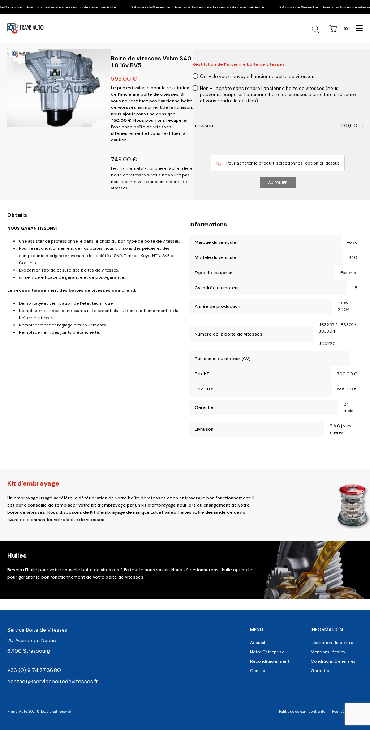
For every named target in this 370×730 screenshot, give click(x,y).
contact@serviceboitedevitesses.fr (52, 681)
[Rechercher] (316, 29)
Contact (258, 671)
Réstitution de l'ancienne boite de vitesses (239, 64)
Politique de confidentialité (302, 711)
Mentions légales (328, 652)
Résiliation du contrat (333, 642)
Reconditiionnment (269, 661)
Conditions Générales (333, 661)
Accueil (257, 642)
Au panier (278, 182)
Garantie (320, 671)
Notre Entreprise (267, 652)
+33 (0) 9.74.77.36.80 (34, 670)
